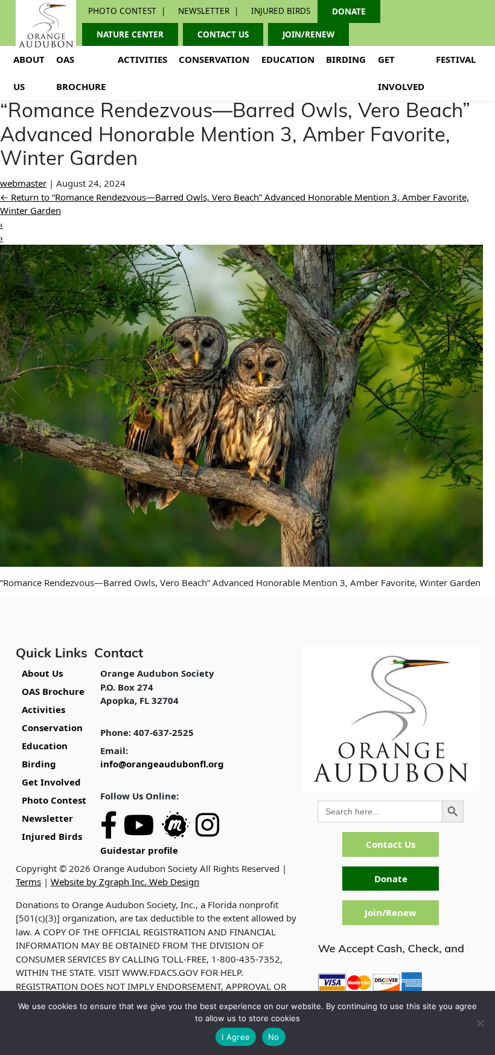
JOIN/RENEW (308, 34)
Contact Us (390, 844)
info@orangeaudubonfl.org (162, 764)
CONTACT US (223, 34)
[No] (480, 1023)
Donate (390, 879)
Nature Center (130, 34)
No (273, 1037)
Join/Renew (391, 912)
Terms (28, 882)
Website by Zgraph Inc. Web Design (125, 882)
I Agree (236, 1037)
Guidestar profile (139, 850)
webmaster (23, 183)
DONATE (349, 11)
